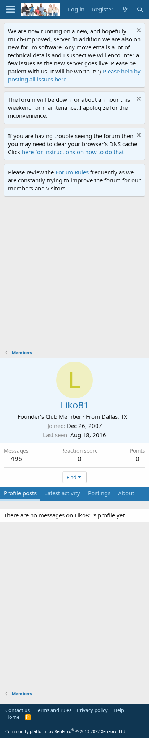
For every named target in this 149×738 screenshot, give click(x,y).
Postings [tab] (99, 493)
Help (118, 710)
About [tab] (126, 493)
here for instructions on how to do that (73, 152)
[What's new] (124, 9)
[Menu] (10, 9)
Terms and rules (53, 710)
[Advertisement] (74, 274)
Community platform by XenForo (65, 731)
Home (12, 717)
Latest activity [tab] (62, 493)
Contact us (17, 710)
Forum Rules (72, 172)
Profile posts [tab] (20, 493)
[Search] (140, 9)
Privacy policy (92, 710)
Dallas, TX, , (117, 416)
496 (16, 458)
